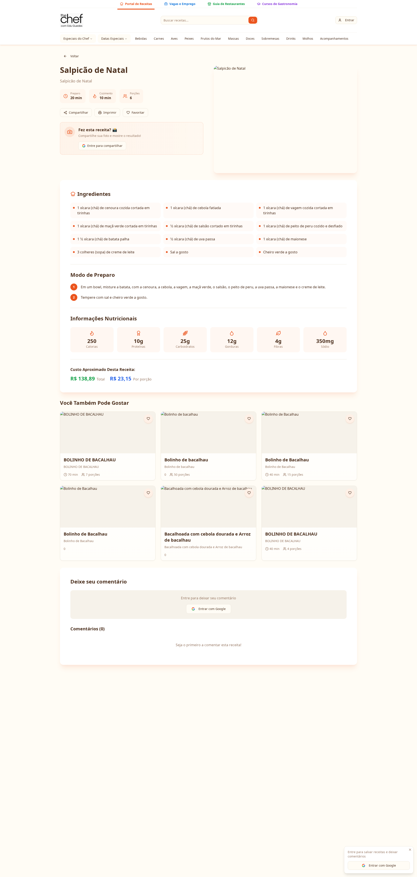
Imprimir (109, 112)
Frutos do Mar (211, 38)
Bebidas (141, 38)
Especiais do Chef (76, 38)
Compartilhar (78, 112)
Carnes (159, 38)
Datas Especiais (112, 38)
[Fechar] (410, 849)
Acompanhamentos (334, 38)
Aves (174, 38)
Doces (250, 38)
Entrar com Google (382, 865)
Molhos (308, 38)
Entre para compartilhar (104, 146)
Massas (233, 38)
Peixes (189, 38)
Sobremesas (270, 38)
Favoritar (138, 112)
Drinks (291, 38)
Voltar (74, 56)
